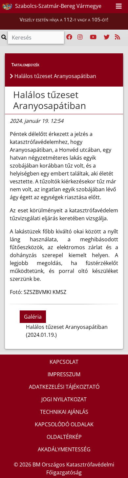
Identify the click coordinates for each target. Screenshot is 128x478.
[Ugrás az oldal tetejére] (12, 94)
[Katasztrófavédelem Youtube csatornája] (93, 37)
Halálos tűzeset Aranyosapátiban (49, 100)
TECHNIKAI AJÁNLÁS (64, 411)
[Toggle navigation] (119, 6)
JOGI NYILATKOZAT (64, 399)
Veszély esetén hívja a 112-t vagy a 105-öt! (64, 19)
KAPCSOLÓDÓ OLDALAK (64, 424)
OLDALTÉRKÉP (64, 436)
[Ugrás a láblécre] (108, 6)
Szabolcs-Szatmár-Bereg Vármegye (57, 6)
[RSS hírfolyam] (117, 37)
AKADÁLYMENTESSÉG (64, 449)
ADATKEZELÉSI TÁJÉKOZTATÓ (64, 386)
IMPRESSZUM (64, 374)
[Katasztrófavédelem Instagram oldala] (80, 37)
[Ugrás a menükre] (94, 6)
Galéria (33, 316)
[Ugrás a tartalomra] (101, 6)
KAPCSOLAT (64, 361)
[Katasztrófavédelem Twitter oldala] (106, 37)
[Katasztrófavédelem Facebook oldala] (69, 37)
